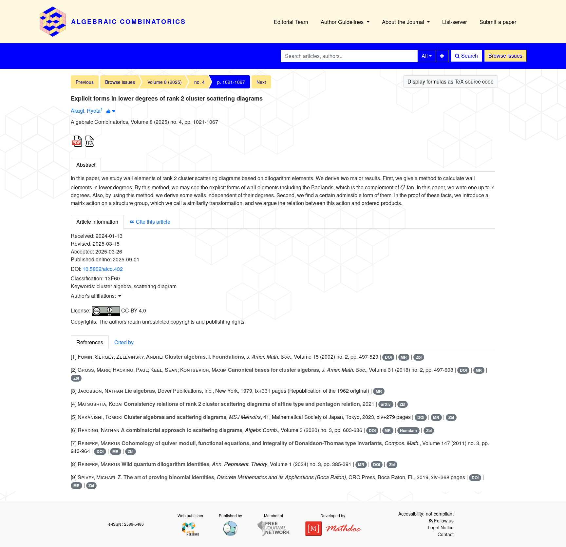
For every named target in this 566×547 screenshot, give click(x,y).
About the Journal (404, 22)
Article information (97, 221)
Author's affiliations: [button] (94, 295)
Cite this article (152, 221)
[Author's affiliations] (111, 111)
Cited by (124, 342)
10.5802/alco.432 (103, 269)
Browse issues (505, 55)
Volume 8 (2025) (164, 82)
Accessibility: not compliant (426, 513)
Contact (446, 534)
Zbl (419, 357)
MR (404, 357)
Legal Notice (441, 527)
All (425, 56)
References (89, 342)
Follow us (443, 520)
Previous (85, 82)
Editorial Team (291, 22)
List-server (454, 22)
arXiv (386, 404)
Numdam (408, 430)
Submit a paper (498, 22)
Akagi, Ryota (86, 110)
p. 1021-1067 (231, 82)
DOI (388, 357)
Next (261, 82)
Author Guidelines (343, 22)
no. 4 (199, 82)
